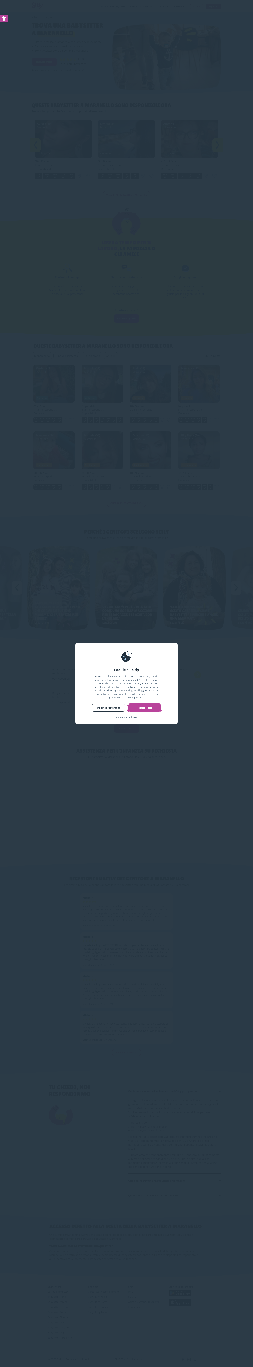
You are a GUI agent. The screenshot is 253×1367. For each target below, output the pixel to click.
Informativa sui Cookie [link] (126, 717)
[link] (4, 18)
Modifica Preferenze (108, 707)
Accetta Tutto (145, 707)
